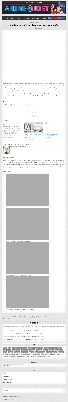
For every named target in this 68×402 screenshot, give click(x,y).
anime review (24, 350)
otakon (16, 146)
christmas (39, 350)
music (38, 354)
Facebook (15, 144)
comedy (5, 352)
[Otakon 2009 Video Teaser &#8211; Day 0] (13, 130)
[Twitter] (49, 18)
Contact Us (39, 2)
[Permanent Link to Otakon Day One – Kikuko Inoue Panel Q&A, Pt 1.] (27, 239)
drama (36, 352)
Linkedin (28, 144)
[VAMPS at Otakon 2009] (55, 127)
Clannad (45, 350)
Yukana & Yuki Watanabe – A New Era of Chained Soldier (19, 339)
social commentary (42, 356)
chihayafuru (32, 350)
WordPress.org (7, 382)
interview (15, 354)
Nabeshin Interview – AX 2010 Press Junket (18, 275)
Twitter (10, 144)
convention (11, 146)
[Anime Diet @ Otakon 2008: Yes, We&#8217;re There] (33, 127)
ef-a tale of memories (51, 352)
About (32, 2)
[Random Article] (62, 18)
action (4, 348)
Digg (25, 144)
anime (9, 348)
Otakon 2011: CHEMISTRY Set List (15, 207)
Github (21, 168)
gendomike (29, 28)
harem (4, 354)
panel (58, 354)
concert (10, 352)
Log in (4, 373)
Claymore (51, 350)
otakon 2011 (48, 354)
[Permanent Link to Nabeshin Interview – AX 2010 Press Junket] (27, 273)
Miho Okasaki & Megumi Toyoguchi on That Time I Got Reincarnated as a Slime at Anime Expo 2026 (31, 326)
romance (16, 356)
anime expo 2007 (39, 348)
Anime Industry (16, 350)
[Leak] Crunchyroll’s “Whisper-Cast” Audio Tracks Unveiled (20, 336)
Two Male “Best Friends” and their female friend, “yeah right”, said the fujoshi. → (24, 317)
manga (30, 354)
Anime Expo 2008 (48, 348)
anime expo (30, 348)
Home (27, 2)
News (44, 18)
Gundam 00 (60, 352)
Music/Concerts (36, 18)
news (42, 354)
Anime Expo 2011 (7, 350)
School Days (23, 356)
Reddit (20, 144)
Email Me (33, 168)
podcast (5, 356)
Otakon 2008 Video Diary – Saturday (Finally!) (34, 25)
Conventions (10, 18)
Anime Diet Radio (23, 348)
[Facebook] (52, 18)
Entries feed (6, 376)
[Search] (59, 18)
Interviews (26, 18)
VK (23, 144)
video (49, 356)
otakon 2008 (22, 146)
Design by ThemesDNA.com (10, 399)
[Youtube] (57, 18)
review (10, 356)
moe (34, 354)
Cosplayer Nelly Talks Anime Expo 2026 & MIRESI (17, 331)
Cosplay (31, 352)
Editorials (18, 18)
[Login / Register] (64, 18)
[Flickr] (54, 18)
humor (9, 354)
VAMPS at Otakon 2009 (52, 134)
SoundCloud (26, 168)
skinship (34, 356)
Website (5, 168)
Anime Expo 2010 (57, 348)
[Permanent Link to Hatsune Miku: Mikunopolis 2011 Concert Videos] (27, 307)
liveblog (25, 354)
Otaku (54, 354)
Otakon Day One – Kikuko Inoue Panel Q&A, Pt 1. (19, 241)
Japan (20, 354)
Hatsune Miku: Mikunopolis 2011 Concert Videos (20, 309)
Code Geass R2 (58, 350)
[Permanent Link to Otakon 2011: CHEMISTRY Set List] (27, 205)
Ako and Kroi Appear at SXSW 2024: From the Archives (18, 333)
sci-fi (28, 356)
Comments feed (7, 379)
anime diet (14, 348)
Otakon (37, 23)
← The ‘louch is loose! (8, 318)
